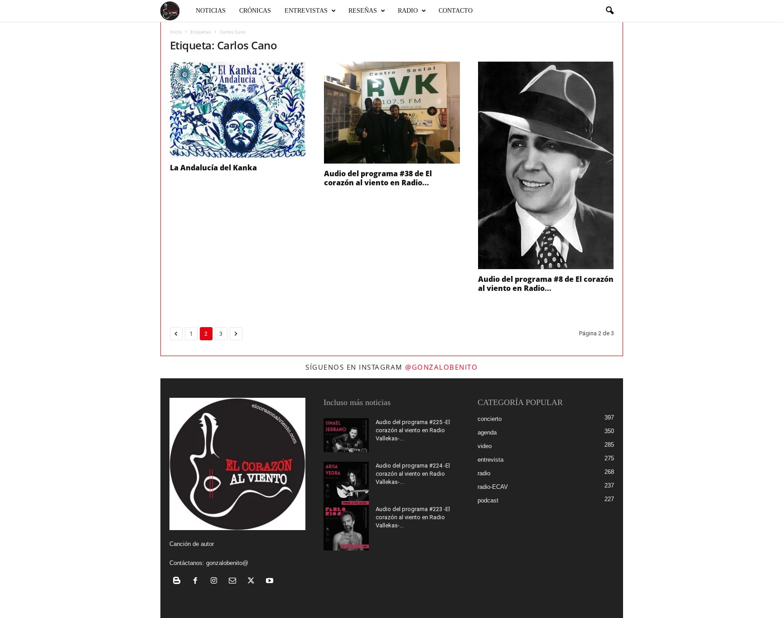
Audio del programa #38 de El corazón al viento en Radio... (378, 178)
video (485, 446)
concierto (490, 418)
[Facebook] (197, 581)
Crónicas (255, 10)
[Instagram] (216, 581)
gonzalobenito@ (227, 563)
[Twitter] (253, 581)
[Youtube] (270, 581)
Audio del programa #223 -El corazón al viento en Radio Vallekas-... (413, 517)
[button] (609, 11)
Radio (408, 10)
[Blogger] (178, 581)
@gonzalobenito (441, 367)
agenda (487, 432)
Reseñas (362, 10)
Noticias (211, 10)
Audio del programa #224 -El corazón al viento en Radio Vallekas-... (413, 473)
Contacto (456, 10)
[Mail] (234, 581)
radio (484, 473)
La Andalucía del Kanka (213, 168)
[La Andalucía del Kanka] (238, 110)
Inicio (176, 32)
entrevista (490, 459)
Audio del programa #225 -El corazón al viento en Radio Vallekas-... (413, 430)
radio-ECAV (493, 486)
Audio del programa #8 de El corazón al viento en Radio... (546, 283)
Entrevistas (306, 10)
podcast (488, 500)
